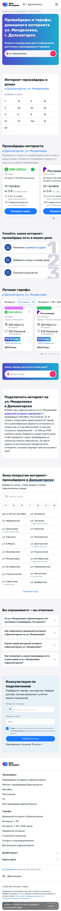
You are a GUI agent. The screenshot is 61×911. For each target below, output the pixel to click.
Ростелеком (8, 794)
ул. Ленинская (38, 574)
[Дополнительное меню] (57, 4)
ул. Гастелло (38, 522)
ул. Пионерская (39, 537)
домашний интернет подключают (23, 413)
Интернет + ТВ (27, 302)
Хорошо (51, 906)
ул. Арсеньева (10, 530)
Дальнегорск (20, 11)
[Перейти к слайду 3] (58, 218)
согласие (33, 904)
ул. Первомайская (40, 566)
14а (32, 121)
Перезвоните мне (30, 738)
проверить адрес (35, 247)
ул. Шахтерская (39, 545)
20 (6, 127)
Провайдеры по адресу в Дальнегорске (24, 779)
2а (45, 101)
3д (19, 107)
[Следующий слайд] (57, 192)
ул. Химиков (37, 528)
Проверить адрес (20, 211)
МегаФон (9, 174)
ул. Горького (9, 537)
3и (45, 107)
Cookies (21, 894)
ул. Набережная (11, 520)
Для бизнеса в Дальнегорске (18, 845)
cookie (19, 907)
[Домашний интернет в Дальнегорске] (10, 4)
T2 (3, 799)
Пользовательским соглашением (15, 898)
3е (31, 107)
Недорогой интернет (13, 831)
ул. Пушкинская (39, 551)
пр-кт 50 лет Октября (14, 514)
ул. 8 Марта (8, 543)
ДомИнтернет (8, 11)
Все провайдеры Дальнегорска (19, 804)
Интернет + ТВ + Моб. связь (17, 826)
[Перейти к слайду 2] (55, 218)
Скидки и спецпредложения (18, 840)
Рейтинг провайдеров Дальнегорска (22, 784)
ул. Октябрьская (39, 559)
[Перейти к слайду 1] (53, 218)
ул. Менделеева (11, 558)
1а (19, 101)
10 (45, 114)
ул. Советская (10, 582)
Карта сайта (9, 859)
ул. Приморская (11, 551)
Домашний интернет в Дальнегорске (22, 816)
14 (19, 121)
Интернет (9, 302)
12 (6, 121)
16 (45, 121)
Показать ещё (30, 591)
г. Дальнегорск (20, 35)
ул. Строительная (12, 574)
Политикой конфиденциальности (29, 896)
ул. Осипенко (37, 514)
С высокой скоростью (14, 835)
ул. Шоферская (38, 582)
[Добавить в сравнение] (29, 311)
